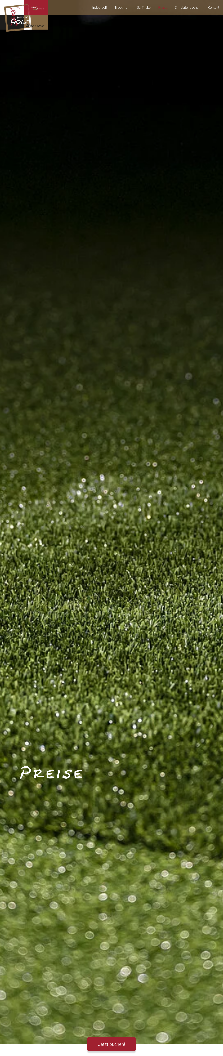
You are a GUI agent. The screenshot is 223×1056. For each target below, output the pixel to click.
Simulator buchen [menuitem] (187, 7)
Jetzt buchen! (111, 1044)
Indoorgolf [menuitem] (99, 7)
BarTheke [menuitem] (143, 7)
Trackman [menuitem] (122, 7)
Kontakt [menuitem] (213, 7)
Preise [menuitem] (162, 7)
